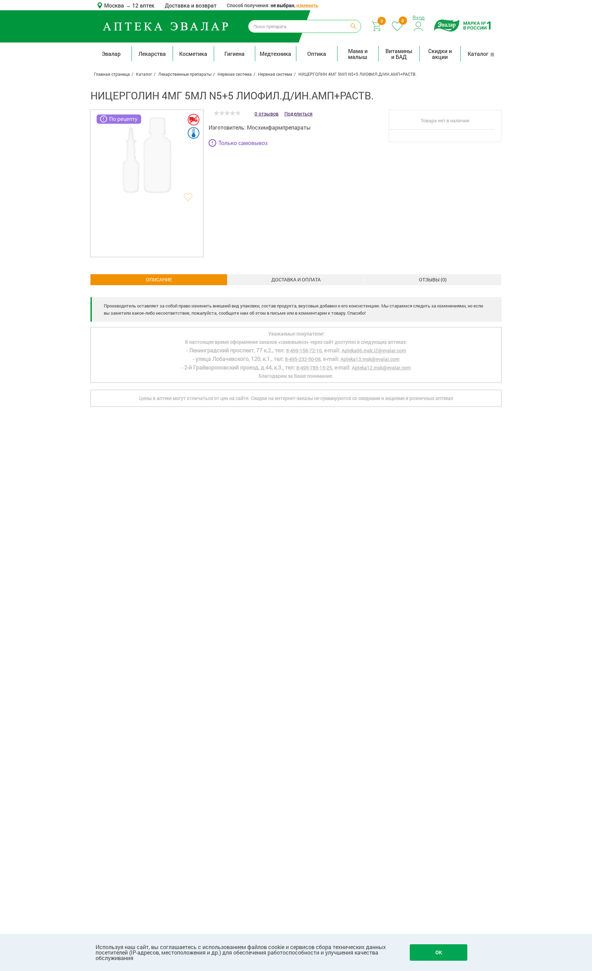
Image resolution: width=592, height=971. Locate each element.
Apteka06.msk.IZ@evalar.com (374, 350)
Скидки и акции (440, 53)
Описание (159, 279)
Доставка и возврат (191, 5)
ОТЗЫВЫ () (433, 279)
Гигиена (234, 53)
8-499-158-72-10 (304, 350)
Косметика (193, 53)
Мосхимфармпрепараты (279, 127)
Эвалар (111, 53)
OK (438, 952)
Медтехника (275, 53)
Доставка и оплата (296, 279)
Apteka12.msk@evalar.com (381, 367)
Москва (114, 5)
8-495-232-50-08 (303, 359)
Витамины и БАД (398, 53)
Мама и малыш (358, 53)
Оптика (316, 53)
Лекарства (152, 53)
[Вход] (418, 25)
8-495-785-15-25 (314, 367)
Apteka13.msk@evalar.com (370, 359)
